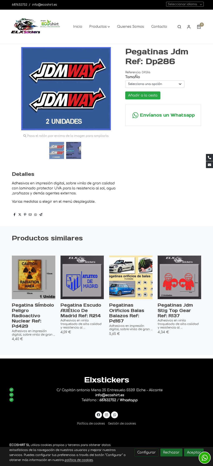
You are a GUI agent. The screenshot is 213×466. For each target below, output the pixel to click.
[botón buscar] (179, 27)
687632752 (19, 4)
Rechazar (171, 452)
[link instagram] (106, 414)
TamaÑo (132, 77)
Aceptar (194, 452)
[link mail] (209, 164)
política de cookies (79, 460)
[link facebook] (98, 414)
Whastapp (129, 400)
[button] (99, 26)
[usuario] (189, 27)
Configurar (146, 452)
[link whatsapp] (114, 414)
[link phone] (209, 157)
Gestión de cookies (122, 423)
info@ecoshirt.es (44, 4)
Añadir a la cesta (142, 95)
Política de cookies (91, 423)
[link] (36, 26)
